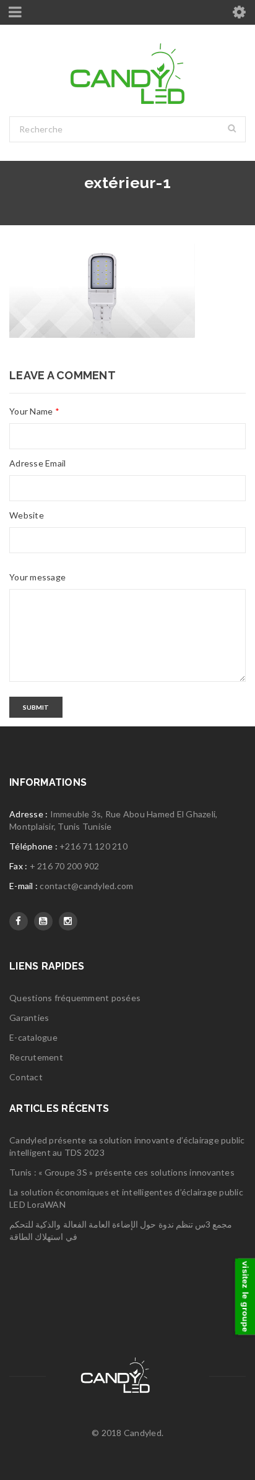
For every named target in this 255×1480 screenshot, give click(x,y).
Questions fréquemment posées (74, 997)
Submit (36, 707)
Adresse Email (37, 463)
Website (26, 515)
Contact (26, 1077)
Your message (37, 577)
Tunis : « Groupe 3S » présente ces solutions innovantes (122, 1172)
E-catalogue (33, 1037)
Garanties (29, 1017)
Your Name (34, 411)
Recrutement (36, 1057)
